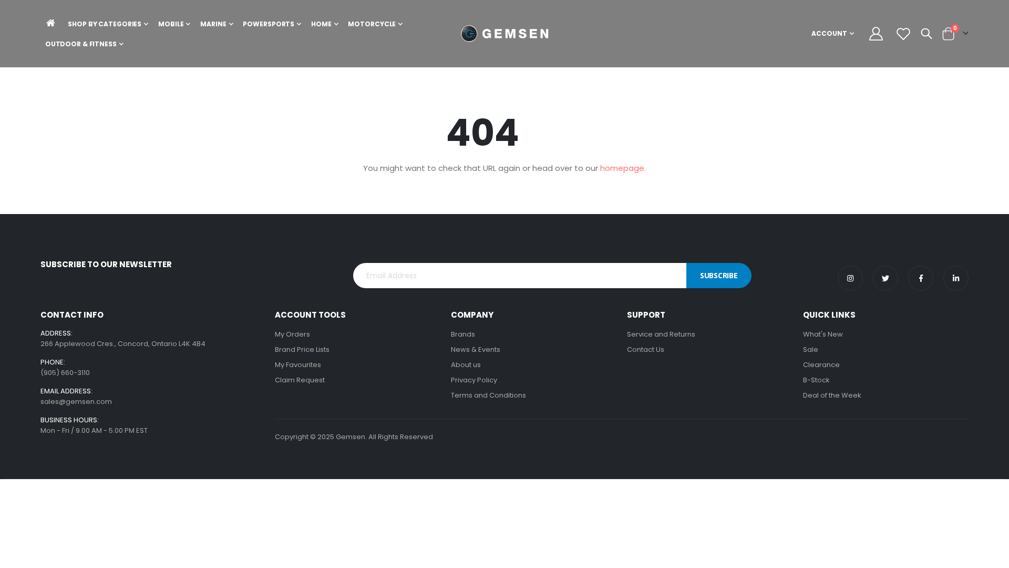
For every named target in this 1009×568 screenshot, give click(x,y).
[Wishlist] (903, 33)
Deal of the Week (832, 395)
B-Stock (816, 380)
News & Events (475, 349)
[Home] (50, 23)
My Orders (292, 334)
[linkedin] (956, 278)
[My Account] (876, 33)
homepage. (623, 168)
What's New (823, 334)
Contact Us (645, 349)
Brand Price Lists (302, 349)
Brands (463, 334)
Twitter (885, 278)
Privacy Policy (474, 380)
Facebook (920, 278)
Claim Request (300, 380)
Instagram (850, 278)
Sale (810, 349)
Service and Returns (661, 334)
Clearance (821, 365)
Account (829, 33)
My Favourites (298, 365)
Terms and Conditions (488, 395)
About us (466, 365)
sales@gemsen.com (76, 402)
